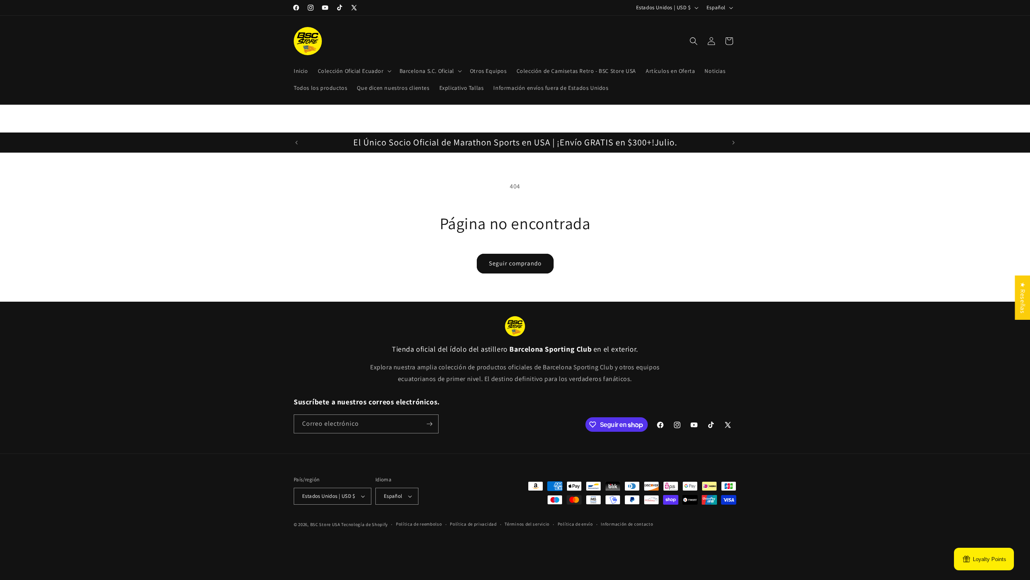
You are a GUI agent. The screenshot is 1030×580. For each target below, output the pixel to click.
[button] (354, 70)
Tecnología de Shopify (364, 524)
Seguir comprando (515, 263)
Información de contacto (627, 524)
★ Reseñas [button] (1022, 297)
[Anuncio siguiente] (733, 142)
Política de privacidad (473, 524)
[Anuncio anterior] (296, 142)
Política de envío (575, 524)
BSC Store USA (325, 524)
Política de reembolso (419, 524)
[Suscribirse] (429, 423)
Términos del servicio (527, 524)
